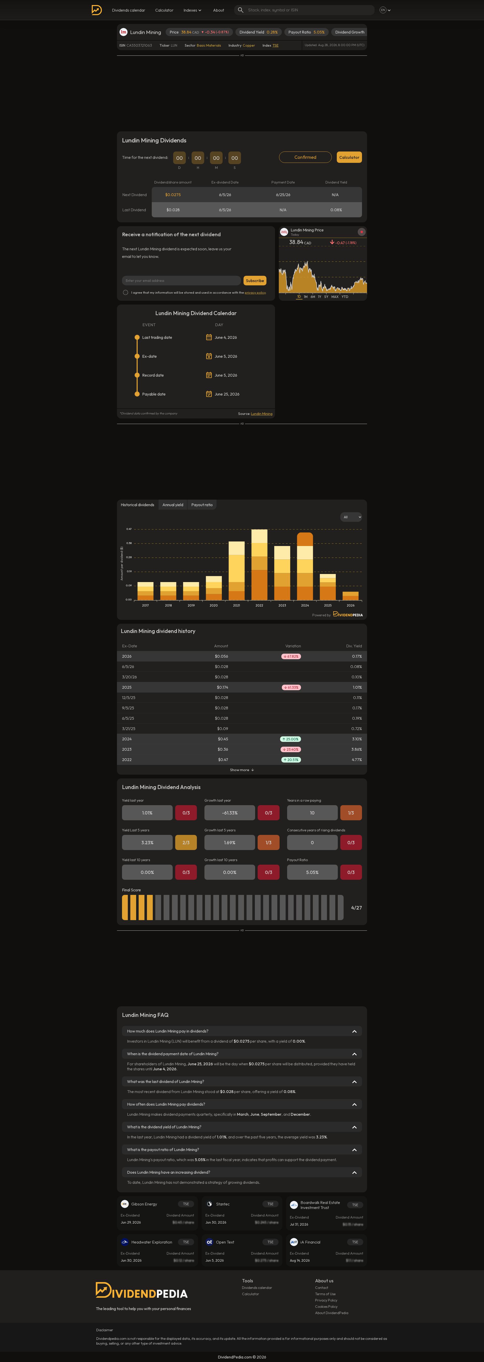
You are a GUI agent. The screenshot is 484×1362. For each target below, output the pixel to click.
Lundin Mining (262, 413)
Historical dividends (137, 504)
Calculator (164, 10)
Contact (321, 1287)
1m (306, 297)
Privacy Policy (326, 1300)
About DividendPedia (331, 1313)
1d (299, 296)
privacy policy (255, 292)
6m (313, 297)
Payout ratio (202, 504)
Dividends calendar (128, 10)
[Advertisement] (242, 92)
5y (326, 297)
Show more (239, 769)
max (335, 297)
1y (319, 297)
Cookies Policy (326, 1306)
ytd (345, 297)
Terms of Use (325, 1294)
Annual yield (172, 504)
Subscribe (255, 280)
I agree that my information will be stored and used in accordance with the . (198, 292)
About (218, 10)
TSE (276, 45)
